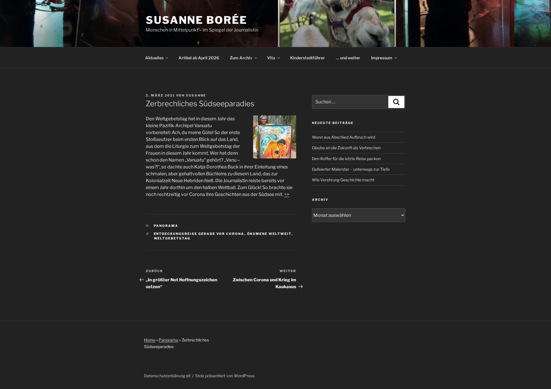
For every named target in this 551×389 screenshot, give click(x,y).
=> (286, 194)
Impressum (381, 57)
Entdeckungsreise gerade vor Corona (199, 234)
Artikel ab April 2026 (199, 57)
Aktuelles (154, 57)
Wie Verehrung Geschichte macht (343, 179)
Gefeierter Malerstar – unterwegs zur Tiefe (351, 169)
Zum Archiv (241, 57)
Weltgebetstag (172, 238)
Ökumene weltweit (269, 234)
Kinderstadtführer (307, 57)
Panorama (166, 226)
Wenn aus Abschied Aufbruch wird (343, 137)
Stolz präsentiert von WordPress (225, 375)
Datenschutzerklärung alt (167, 375)
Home (149, 339)
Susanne (196, 95)
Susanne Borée (196, 20)
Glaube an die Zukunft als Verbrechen (346, 147)
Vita (271, 57)
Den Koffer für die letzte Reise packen (346, 158)
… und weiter (348, 57)
